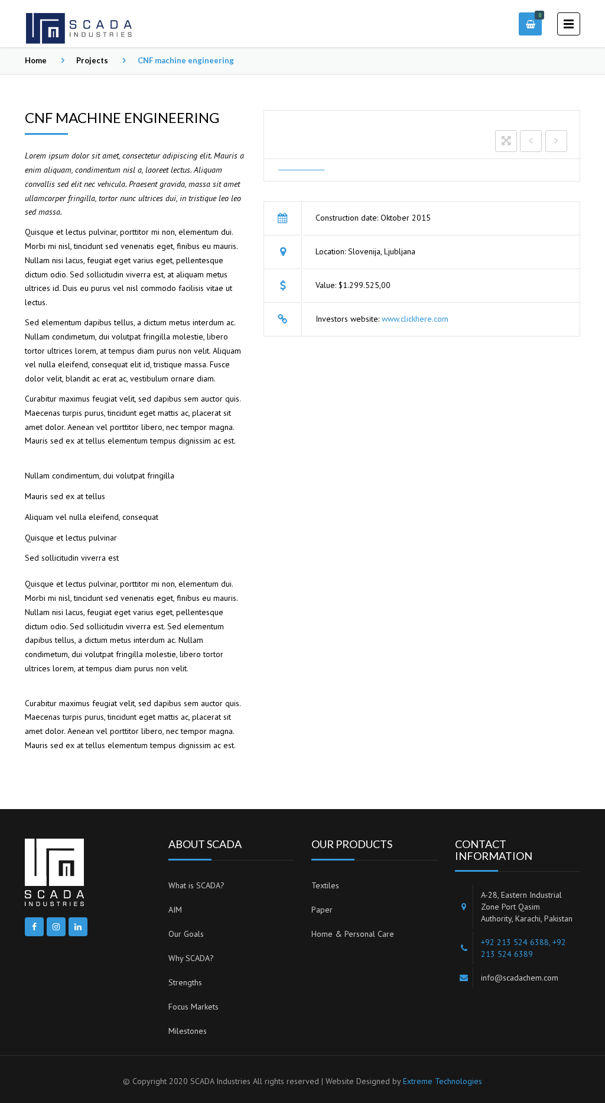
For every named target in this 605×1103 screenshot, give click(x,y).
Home (36, 60)
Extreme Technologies (442, 1081)
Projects (92, 60)
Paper (322, 909)
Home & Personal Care (352, 934)
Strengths (185, 982)
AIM (175, 909)
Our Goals (186, 934)
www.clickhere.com (415, 318)
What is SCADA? (196, 885)
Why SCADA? (191, 958)
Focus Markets (193, 1006)
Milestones (187, 1031)
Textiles (325, 885)
